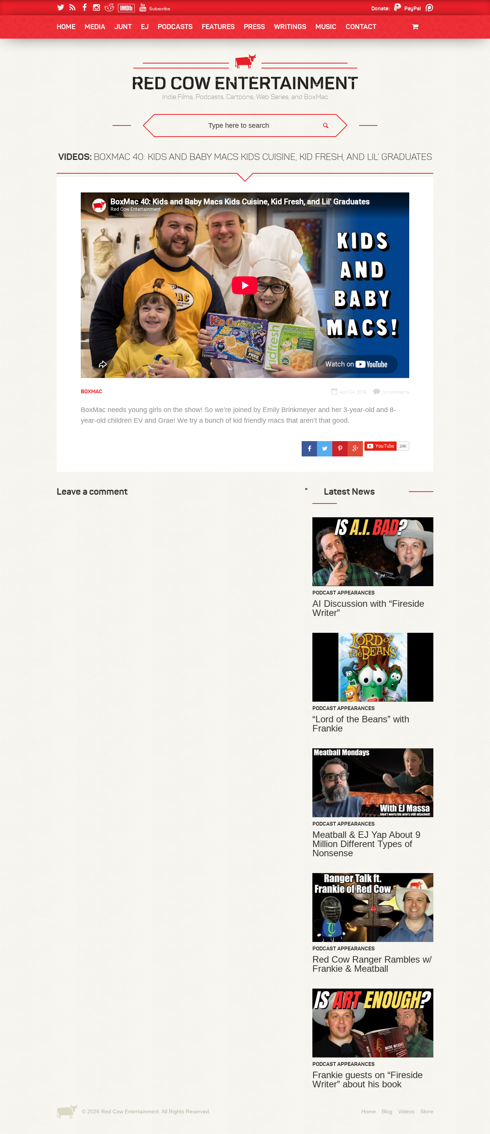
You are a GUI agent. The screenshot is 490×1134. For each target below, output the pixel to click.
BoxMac (76, 116)
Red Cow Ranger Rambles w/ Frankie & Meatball (372, 964)
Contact (361, 27)
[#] (309, 448)
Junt (419, 75)
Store (426, 1111)
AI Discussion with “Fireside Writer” (368, 608)
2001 (397, 85)
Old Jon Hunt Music (90, 70)
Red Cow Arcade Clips (318, 147)
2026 (71, 70)
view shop (405, 90)
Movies (416, 52)
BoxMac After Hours (94, 132)
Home (66, 27)
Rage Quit (172, 141)
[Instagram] (96, 8)
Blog (387, 1111)
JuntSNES (129, 141)
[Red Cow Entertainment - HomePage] (245, 72)
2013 (71, 85)
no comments (395, 392)
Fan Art (74, 70)
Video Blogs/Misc (387, 70)
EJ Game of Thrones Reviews (181, 141)
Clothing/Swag (405, 45)
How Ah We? (183, 147)
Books (76, 50)
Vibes (113, 147)
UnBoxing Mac (84, 147)
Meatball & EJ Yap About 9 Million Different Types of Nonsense (366, 844)
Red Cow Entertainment (130, 1111)
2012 (98, 85)
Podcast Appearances (343, 592)
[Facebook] (84, 8)
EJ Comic (76, 84)
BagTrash (79, 100)
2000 (71, 101)
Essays (111, 50)
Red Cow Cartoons (91, 100)
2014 (397, 70)
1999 (99, 101)
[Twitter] (61, 8)
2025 (99, 70)
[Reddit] (108, 8)
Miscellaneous (84, 85)
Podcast (384, 70)
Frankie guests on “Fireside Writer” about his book (367, 1079)
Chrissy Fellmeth (89, 116)
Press (254, 27)
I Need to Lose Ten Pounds (98, 70)
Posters (414, 68)
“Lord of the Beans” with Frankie (360, 724)
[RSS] (73, 8)
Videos (406, 1111)
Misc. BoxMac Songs (90, 70)
